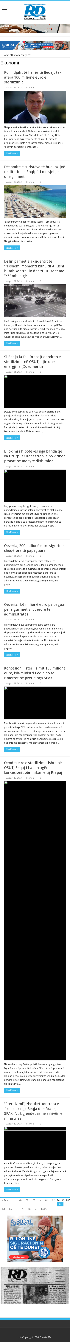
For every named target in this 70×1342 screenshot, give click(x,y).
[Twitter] (31, 1333)
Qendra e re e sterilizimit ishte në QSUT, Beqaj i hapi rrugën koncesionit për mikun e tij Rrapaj (33, 768)
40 (20, 1200)
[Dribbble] (38, 1333)
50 (27, 1200)
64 (3, 1209)
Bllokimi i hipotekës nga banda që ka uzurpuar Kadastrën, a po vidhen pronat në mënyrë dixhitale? (35, 456)
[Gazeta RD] (35, 11)
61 (46, 1200)
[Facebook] (28, 1333)
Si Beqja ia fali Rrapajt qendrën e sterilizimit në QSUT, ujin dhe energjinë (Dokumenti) (32, 362)
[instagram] (45, 1333)
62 (53, 1200)
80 (29, 1209)
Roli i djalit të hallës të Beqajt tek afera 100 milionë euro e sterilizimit (32, 77)
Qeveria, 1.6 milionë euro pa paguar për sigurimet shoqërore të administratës (35, 609)
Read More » (12, 153)
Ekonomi (30, 87)
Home (5, 55)
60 (34, 1200)
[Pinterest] (35, 1333)
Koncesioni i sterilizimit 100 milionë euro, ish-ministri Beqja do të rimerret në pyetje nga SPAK (35, 673)
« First (5, 1200)
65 (10, 1209)
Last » (44, 1209)
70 (22, 1209)
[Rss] (24, 1333)
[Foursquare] (42, 1333)
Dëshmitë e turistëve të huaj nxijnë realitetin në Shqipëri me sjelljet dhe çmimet (34, 172)
